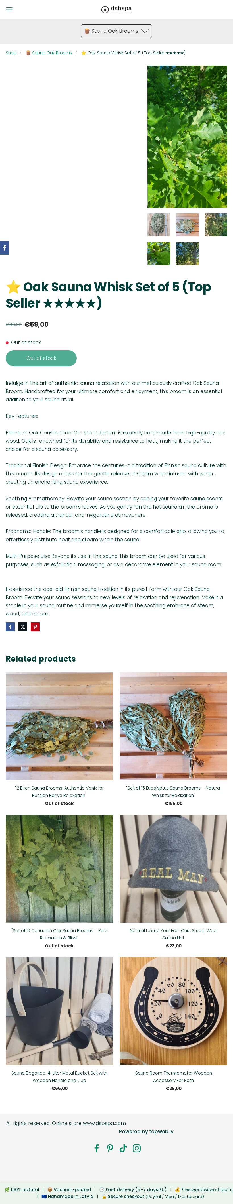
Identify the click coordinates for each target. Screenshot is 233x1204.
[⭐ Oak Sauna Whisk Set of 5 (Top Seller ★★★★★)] (158, 224)
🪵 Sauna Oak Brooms (49, 53)
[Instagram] (137, 1148)
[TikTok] (123, 1148)
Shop (11, 53)
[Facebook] (97, 1148)
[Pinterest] (110, 1148)
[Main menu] (9, 9)
